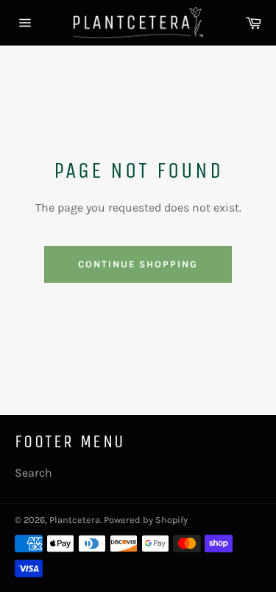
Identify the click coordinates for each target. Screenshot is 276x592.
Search (33, 473)
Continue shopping (138, 264)
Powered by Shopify (146, 519)
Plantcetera (74, 519)
